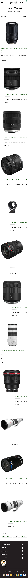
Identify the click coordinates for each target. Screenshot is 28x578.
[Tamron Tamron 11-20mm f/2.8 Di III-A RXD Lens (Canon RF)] (12, 122)
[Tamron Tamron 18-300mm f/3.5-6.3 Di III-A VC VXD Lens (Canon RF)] (12, 33)
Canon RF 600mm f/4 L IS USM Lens (19, 439)
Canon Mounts (16, 11)
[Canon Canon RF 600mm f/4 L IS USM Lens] (12, 424)
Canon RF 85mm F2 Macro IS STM (19, 307)
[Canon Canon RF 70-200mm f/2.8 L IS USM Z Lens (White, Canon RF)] (12, 335)
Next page (24, 536)
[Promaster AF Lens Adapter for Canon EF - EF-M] (12, 207)
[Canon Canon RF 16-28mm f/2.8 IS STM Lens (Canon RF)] (12, 79)
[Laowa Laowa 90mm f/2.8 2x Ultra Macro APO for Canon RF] (12, 463)
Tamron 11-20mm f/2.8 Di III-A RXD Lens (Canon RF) (15, 137)
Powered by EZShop (21, 571)
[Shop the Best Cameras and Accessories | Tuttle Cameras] (13, 2)
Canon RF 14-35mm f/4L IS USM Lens (18, 265)
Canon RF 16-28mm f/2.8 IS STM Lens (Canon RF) (16, 94)
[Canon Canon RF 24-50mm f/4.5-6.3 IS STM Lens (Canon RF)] (12, 164)
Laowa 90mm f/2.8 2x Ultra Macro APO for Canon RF (15, 478)
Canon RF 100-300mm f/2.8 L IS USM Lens (17, 521)
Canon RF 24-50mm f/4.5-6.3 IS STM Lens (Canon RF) (15, 179)
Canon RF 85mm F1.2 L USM (21, 396)
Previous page (5, 536)
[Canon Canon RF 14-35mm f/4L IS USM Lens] (12, 250)
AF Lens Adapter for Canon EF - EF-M (18, 222)
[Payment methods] (4, 574)
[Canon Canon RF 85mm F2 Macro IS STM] (12, 292)
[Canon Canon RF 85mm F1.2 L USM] (12, 381)
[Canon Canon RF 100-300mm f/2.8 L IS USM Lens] (12, 506)
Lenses (10, 11)
